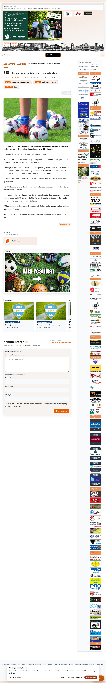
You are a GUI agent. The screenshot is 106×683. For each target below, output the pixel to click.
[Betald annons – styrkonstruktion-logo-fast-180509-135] (95, 388)
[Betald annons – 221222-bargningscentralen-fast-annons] (95, 353)
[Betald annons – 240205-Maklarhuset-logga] (95, 256)
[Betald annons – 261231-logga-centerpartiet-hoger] (95, 453)
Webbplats (9, 395)
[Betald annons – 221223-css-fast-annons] (95, 142)
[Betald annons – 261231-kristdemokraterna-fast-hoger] (95, 425)
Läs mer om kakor (15, 677)
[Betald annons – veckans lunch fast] (95, 83)
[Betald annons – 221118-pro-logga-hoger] (95, 570)
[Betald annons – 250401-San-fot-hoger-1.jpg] (95, 113)
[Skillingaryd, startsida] (53, 55)
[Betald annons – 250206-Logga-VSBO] (95, 270)
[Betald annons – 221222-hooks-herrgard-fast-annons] (95, 88)
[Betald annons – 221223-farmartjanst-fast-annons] (95, 125)
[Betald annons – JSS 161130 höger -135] (95, 400)
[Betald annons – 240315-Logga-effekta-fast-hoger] (95, 130)
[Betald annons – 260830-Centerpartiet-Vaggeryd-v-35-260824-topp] (32, 25)
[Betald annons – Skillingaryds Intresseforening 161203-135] (95, 593)
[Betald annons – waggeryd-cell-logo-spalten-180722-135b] (95, 411)
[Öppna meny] (102, 54)
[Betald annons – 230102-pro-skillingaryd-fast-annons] (95, 587)
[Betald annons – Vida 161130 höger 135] (95, 375)
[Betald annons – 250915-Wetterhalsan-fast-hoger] (95, 173)
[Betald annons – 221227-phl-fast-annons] (95, 191)
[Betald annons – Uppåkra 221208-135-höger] (95, 406)
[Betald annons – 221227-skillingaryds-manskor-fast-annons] (95, 576)
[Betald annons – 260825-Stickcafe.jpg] (83, 81)
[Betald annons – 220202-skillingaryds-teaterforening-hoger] (95, 624)
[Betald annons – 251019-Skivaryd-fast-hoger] (95, 599)
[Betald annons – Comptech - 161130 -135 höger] (95, 381)
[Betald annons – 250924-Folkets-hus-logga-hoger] (95, 240)
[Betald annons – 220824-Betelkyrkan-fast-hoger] (95, 299)
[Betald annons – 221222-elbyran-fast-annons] (95, 167)
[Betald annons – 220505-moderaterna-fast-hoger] (95, 479)
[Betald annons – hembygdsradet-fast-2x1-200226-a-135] (95, 606)
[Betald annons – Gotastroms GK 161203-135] (95, 547)
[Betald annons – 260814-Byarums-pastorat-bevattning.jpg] (83, 175)
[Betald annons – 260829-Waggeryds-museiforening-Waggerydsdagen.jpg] (83, 110)
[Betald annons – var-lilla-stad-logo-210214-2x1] (95, 199)
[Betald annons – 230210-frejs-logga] (95, 248)
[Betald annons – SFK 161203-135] (95, 512)
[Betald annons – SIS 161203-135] (95, 541)
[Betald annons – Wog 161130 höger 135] (95, 361)
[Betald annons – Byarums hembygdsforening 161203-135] (95, 612)
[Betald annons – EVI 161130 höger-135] (95, 394)
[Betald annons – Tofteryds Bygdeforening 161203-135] (95, 558)
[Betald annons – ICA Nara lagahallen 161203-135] (95, 95)
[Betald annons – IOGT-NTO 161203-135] (95, 632)
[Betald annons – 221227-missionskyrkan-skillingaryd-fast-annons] (95, 316)
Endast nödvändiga (75, 677)
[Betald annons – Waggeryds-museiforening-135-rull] (95, 639)
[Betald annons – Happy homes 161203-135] (95, 228)
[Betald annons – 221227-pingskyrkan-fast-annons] (95, 284)
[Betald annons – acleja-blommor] (95, 222)
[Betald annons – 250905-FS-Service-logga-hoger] (95, 183)
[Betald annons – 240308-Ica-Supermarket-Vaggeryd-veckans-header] (78, 14)
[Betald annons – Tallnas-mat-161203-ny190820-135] (95, 102)
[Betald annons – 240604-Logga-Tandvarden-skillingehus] (95, 187)
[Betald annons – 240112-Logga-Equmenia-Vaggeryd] (95, 327)
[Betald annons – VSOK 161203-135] (95, 506)
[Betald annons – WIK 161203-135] (95, 536)
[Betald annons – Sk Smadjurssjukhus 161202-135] (95, 161)
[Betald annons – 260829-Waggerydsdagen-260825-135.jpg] (83, 126)
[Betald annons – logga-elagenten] (95, 216)
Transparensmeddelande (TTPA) (13, 46)
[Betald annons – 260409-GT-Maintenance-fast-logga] (95, 136)
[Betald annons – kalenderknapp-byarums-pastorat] (95, 322)
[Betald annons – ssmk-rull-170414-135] (95, 524)
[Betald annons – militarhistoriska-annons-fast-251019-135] (95, 581)
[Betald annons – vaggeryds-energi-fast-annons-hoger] (95, 647)
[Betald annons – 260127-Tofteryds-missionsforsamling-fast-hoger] (95, 332)
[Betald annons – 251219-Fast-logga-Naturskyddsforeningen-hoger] (95, 617)
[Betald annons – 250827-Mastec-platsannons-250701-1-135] (83, 143)
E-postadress (10, 386)
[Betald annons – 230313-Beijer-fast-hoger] (95, 204)
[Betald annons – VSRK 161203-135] (95, 518)
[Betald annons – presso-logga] (95, 368)
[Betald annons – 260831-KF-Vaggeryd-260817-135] (83, 158)
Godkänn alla (91, 677)
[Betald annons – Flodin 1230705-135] (95, 275)
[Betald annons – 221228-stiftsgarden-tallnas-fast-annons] (68, 14)
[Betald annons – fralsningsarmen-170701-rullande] (95, 290)
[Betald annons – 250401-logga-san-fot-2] (95, 151)
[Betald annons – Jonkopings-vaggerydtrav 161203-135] (95, 494)
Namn (8, 378)
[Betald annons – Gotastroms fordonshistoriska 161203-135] (95, 564)
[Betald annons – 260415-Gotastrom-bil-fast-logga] (88, 13)
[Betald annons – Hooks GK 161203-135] (95, 530)
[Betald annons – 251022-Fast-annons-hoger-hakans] (95, 178)
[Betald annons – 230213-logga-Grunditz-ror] (95, 120)
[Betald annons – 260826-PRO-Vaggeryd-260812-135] (83, 94)
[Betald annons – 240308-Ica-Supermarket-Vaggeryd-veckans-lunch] (95, 78)
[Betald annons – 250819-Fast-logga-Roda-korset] (95, 209)
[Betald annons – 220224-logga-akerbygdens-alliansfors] (95, 311)
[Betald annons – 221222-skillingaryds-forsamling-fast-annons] (95, 294)
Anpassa (61, 677)
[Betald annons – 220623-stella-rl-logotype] (95, 266)
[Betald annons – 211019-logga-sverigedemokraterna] (95, 466)
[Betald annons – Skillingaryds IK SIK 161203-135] (95, 500)
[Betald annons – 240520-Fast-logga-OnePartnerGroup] (95, 261)
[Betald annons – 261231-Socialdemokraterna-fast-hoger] (95, 439)
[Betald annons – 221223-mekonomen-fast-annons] (95, 342)
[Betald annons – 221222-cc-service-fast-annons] (95, 347)
